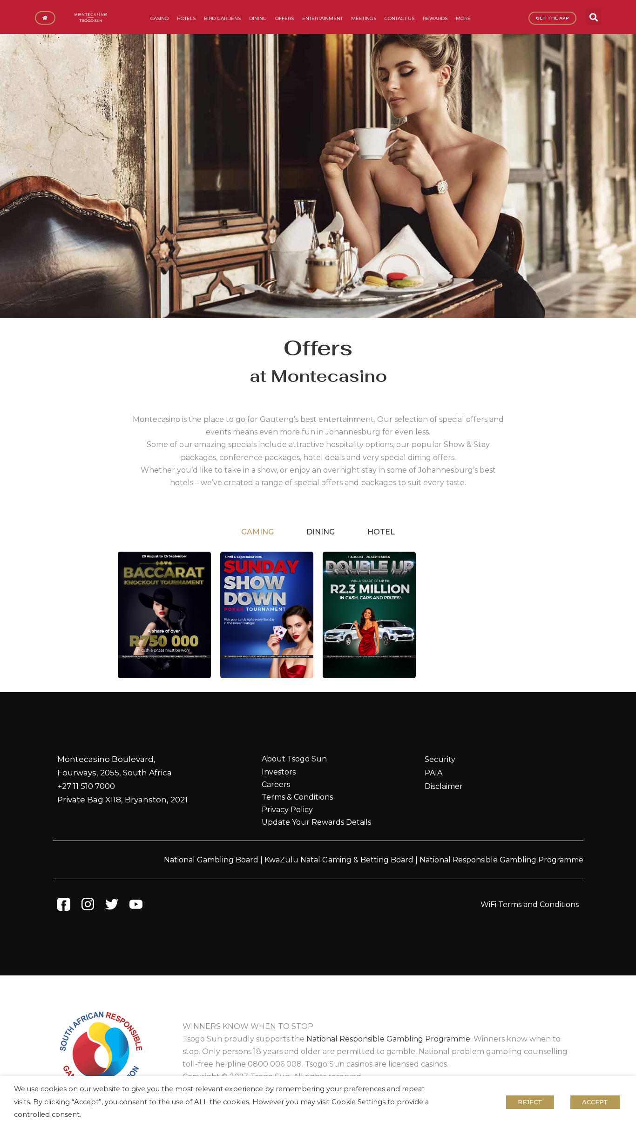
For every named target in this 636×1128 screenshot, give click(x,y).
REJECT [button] (530, 1102)
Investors (279, 772)
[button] (593, 17)
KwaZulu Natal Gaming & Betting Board (338, 859)
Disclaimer (444, 786)
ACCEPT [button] (595, 1102)
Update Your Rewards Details (316, 822)
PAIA (433, 772)
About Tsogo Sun (294, 758)
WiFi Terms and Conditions (529, 904)
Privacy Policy (287, 809)
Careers (276, 784)
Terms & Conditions (297, 797)
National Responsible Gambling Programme (501, 859)
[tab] (257, 532)
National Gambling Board (211, 859)
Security (440, 759)
